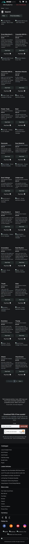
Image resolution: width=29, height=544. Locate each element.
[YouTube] (17, 525)
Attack (3, 357)
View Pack (7, 50)
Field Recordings (5, 457)
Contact (3, 503)
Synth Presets (4, 455)
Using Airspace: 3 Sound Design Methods (10, 483)
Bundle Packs (4, 460)
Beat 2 (17, 212)
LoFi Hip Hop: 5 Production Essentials (9, 478)
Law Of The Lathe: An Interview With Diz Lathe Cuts (13, 473)
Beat (16, 109)
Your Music (3, 496)
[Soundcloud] (11, 525)
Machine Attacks (21, 71)
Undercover (19, 177)
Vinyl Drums (19, 357)
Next (20, 381)
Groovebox (5, 248)
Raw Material (19, 143)
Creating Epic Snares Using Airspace (9, 480)
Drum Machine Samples (9, 34)
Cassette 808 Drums (8, 71)
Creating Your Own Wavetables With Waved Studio (13, 470)
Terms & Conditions (5, 506)
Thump (17, 321)
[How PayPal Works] (5, 531)
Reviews (3, 498)
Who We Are (4, 493)
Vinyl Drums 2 (6, 212)
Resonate (4, 143)
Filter (3, 15)
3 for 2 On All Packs (21, 4)
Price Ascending (15, 15)
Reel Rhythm (19, 248)
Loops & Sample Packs (6, 449)
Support (3, 501)
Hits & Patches (4, 452)
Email (14, 423)
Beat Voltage (5, 177)
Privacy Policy (22, 438)
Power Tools (5, 109)
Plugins (2, 462)
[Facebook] (4, 525)
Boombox (4, 321)
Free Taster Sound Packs (7, 491)
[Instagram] (24, 525)
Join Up (23, 426)
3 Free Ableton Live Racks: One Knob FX (10, 475)
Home (2, 8)
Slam (17, 284)
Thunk (3, 284)
